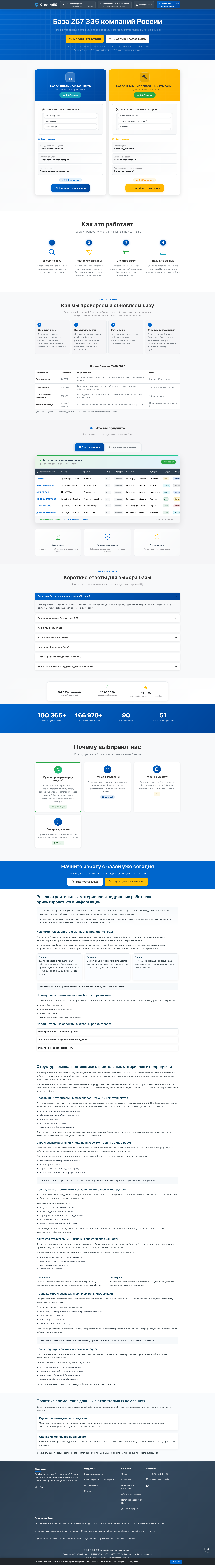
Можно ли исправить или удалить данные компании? (65, 666)
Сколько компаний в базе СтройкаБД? (58, 618)
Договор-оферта (129, 1508)
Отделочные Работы (73, 1538)
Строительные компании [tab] (123, 447)
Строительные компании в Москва (148, 1523)
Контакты (126, 1479)
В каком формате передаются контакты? (59, 657)
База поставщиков (86, 881)
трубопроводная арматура (48, 1538)
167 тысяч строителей (87, 38)
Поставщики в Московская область (111, 1523)
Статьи (87, 1491)
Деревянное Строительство (99, 1538)
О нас (124, 1474)
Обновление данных (131, 1494)
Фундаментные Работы (126, 1538)
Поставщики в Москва (46, 1523)
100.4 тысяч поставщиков (129, 38)
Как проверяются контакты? (53, 637)
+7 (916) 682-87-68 (170, 3)
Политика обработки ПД (131, 1501)
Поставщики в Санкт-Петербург (75, 1523)
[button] (207, 1549)
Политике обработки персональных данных (119, 1561)
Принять (176, 1561)
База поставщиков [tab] (91, 447)
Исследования (91, 1485)
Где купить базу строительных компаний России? (64, 596)
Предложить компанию (127, 1487)
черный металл (138, 1531)
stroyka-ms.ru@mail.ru (159, 1479)
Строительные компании (128, 881)
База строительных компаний (99, 1479)
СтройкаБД (48, 4)
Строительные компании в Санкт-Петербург (57, 1531)
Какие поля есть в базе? (50, 628)
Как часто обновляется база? (53, 647)
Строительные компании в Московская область (105, 1531)
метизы (152, 1531)
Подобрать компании (72, 188)
